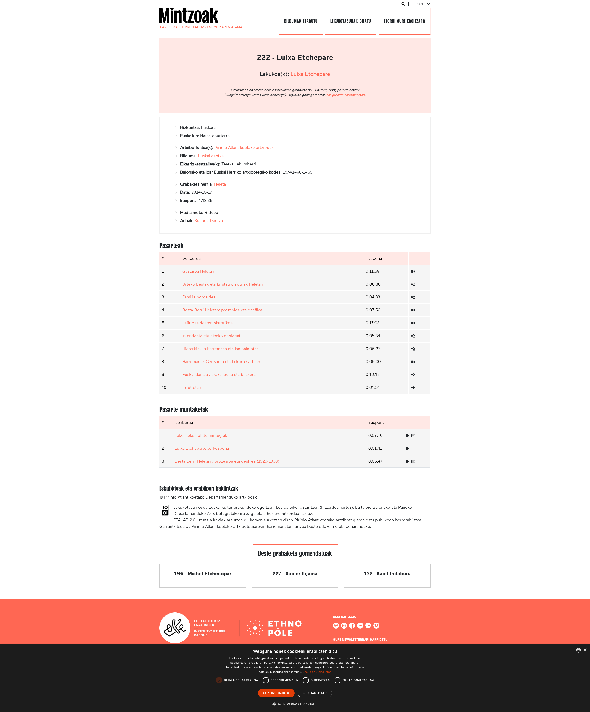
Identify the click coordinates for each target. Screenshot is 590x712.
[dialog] (295, 678)
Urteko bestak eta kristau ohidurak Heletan (222, 284)
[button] (295, 703)
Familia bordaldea (198, 297)
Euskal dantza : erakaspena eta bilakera (219, 374)
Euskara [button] (419, 4)
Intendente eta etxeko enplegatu (212, 336)
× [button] (585, 650)
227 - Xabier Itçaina (295, 573)
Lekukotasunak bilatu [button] (350, 21)
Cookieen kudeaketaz (317, 672)
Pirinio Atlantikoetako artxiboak (244, 147)
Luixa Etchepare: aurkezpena (202, 448)
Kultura (201, 220)
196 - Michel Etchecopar (202, 573)
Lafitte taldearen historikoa (207, 323)
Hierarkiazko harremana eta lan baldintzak (221, 348)
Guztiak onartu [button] (276, 693)
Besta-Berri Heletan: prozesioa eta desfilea (222, 310)
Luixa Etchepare (310, 74)
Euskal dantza (211, 156)
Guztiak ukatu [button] (315, 693)
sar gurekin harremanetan (346, 95)
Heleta (220, 184)
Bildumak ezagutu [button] (300, 21)
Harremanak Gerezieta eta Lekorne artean (221, 361)
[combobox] (578, 650)
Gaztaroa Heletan (198, 271)
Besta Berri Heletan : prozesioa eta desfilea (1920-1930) (227, 461)
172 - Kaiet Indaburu (387, 573)
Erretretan (191, 387)
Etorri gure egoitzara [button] (404, 21)
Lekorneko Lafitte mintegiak (201, 435)
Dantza (216, 220)
